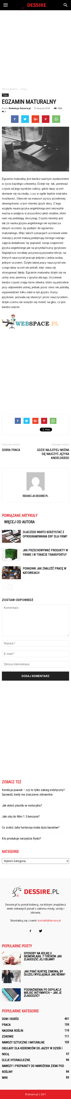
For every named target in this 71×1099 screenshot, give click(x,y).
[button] (65, 5)
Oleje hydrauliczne (16, 1060)
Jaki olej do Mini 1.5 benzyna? (21, 816)
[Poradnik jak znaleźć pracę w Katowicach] (11, 572)
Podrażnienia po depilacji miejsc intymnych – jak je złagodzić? (43, 993)
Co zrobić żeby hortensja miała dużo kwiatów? (30, 827)
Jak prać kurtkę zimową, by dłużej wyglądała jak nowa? (44, 973)
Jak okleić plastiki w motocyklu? (22, 805)
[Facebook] (30, 931)
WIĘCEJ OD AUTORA (19, 522)
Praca (5, 95)
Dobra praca (11, 450)
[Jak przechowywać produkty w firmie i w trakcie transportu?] (11, 554)
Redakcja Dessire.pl (20, 108)
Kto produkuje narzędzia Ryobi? (21, 838)
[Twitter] (40, 931)
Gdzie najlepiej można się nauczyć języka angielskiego (53, 454)
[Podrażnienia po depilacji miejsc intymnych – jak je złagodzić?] (11, 994)
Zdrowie (7, 1036)
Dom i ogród (10, 1019)
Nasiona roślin (12, 1030)
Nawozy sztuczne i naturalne (23, 1042)
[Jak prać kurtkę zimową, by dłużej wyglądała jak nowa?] (11, 976)
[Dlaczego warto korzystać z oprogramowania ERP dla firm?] (11, 536)
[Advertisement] (35, 47)
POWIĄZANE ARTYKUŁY (19, 515)
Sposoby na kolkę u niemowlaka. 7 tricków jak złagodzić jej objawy (43, 956)
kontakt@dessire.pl (49, 920)
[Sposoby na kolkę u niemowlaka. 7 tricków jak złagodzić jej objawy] (11, 958)
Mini (5, 1077)
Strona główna (9, 89)
